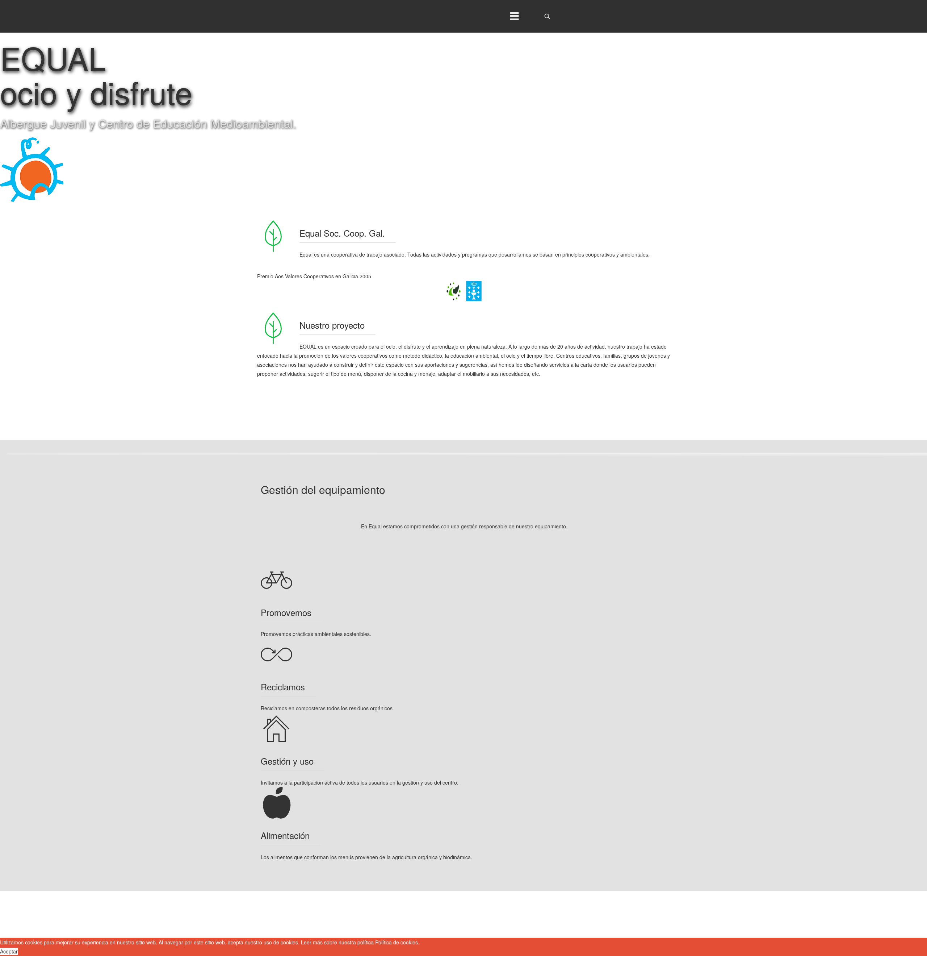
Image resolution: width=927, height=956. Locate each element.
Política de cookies (396, 942)
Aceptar (9, 951)
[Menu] (514, 16)
